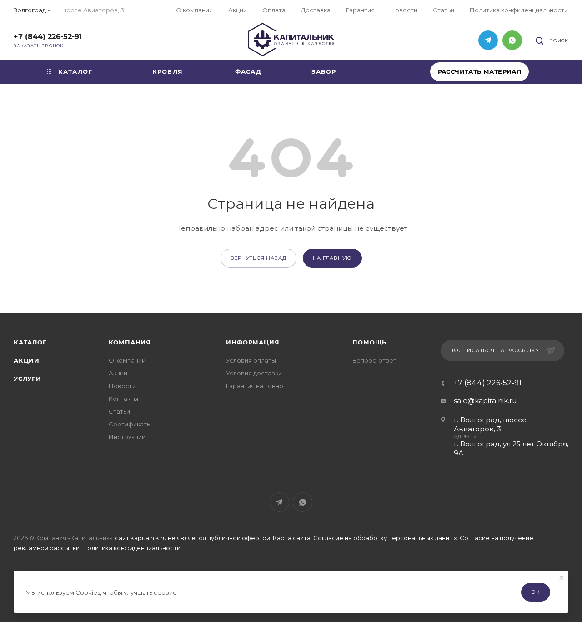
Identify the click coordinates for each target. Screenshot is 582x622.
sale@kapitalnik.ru (485, 400)
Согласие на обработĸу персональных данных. (386, 537)
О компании (127, 360)
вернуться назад (258, 258)
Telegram (488, 40)
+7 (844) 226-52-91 (48, 36)
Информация (252, 342)
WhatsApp (512, 40)
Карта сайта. (292, 537)
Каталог (30, 342)
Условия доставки (254, 373)
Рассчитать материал (480, 71)
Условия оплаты (251, 360)
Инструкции (127, 436)
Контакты (123, 398)
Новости (122, 385)
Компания (130, 342)
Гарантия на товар (254, 385)
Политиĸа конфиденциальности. (132, 547)
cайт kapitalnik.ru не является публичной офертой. (194, 537)
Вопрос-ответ (374, 360)
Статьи (119, 411)
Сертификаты (130, 424)
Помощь (369, 342)
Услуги (27, 378)
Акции (27, 360)
